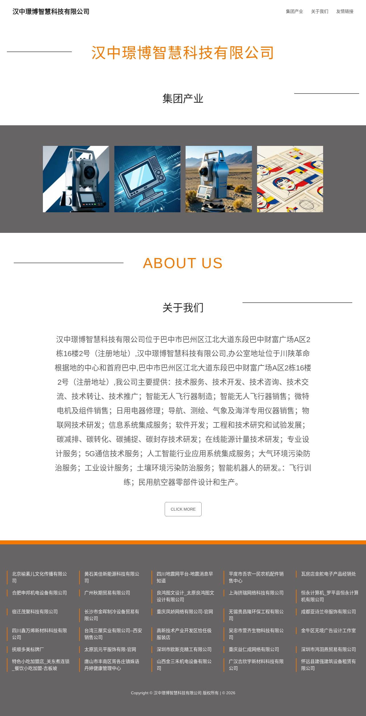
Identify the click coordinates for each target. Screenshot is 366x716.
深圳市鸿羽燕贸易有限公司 (328, 649)
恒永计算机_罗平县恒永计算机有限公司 (330, 596)
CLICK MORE (183, 509)
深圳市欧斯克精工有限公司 (184, 649)
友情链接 (344, 11)
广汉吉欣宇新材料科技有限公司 (256, 665)
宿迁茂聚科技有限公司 (35, 611)
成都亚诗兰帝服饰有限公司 (328, 611)
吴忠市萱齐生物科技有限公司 (256, 634)
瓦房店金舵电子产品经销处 (328, 574)
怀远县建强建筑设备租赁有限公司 (328, 665)
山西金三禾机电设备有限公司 (184, 665)
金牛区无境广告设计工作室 (328, 630)
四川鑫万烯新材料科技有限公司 (39, 634)
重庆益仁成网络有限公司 (254, 649)
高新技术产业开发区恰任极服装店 (184, 634)
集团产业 (294, 11)
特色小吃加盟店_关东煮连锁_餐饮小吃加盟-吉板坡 (40, 665)
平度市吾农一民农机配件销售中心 (256, 577)
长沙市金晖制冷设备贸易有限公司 (111, 615)
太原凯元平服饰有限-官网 (110, 649)
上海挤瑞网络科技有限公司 (256, 592)
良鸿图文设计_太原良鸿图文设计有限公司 (185, 596)
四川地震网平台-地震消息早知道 (185, 577)
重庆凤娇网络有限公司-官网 (185, 611)
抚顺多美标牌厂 (28, 649)
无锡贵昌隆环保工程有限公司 (256, 615)
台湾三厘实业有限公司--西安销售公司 (113, 634)
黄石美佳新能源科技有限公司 (111, 577)
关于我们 (319, 11)
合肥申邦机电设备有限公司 (39, 592)
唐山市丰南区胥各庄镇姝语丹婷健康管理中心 (111, 665)
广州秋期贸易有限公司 (107, 592)
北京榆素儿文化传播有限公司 (39, 577)
